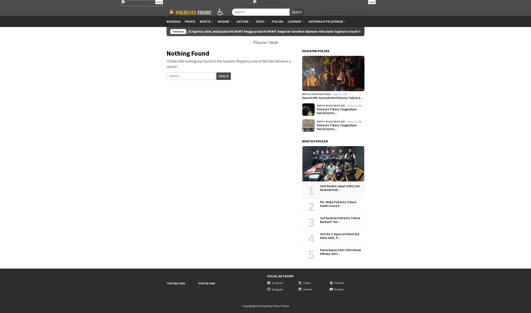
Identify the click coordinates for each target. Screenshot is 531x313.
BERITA (306, 94)
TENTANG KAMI (176, 283)
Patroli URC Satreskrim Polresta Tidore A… (332, 98)
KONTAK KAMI (206, 283)
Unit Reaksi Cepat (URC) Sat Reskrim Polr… (340, 188)
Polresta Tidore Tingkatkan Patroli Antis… (337, 111)
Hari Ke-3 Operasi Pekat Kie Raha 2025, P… (339, 236)
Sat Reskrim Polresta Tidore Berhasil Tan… (340, 220)
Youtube (338, 289)
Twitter (307, 283)
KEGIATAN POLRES (321, 94)
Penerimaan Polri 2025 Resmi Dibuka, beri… (340, 252)
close (159, 2)
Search (297, 12)
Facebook (277, 283)
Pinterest (339, 283)
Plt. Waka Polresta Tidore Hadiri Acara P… (338, 204)
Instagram (277, 289)
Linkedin (307, 289)
